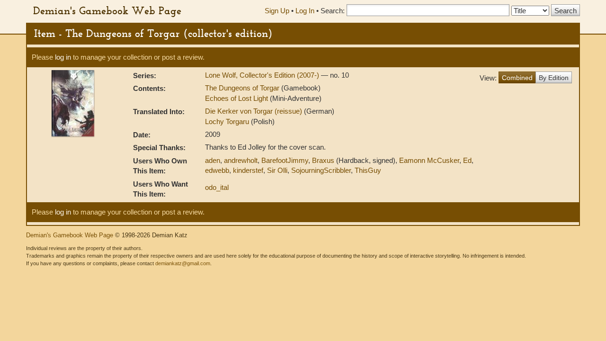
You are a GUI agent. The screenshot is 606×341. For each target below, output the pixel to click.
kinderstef (248, 170)
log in (63, 57)
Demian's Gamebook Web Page (107, 10)
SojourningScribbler (321, 170)
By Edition (554, 77)
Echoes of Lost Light (236, 98)
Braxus (323, 160)
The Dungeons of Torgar (242, 88)
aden (212, 160)
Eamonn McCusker (429, 160)
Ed (467, 160)
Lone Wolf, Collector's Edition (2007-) (263, 75)
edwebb (217, 170)
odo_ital (217, 187)
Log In (304, 11)
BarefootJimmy (284, 160)
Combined (517, 77)
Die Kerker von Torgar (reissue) (254, 111)
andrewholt (241, 160)
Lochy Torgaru (228, 121)
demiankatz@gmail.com (182, 263)
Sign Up (277, 11)
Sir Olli (277, 170)
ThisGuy (368, 170)
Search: (333, 11)
